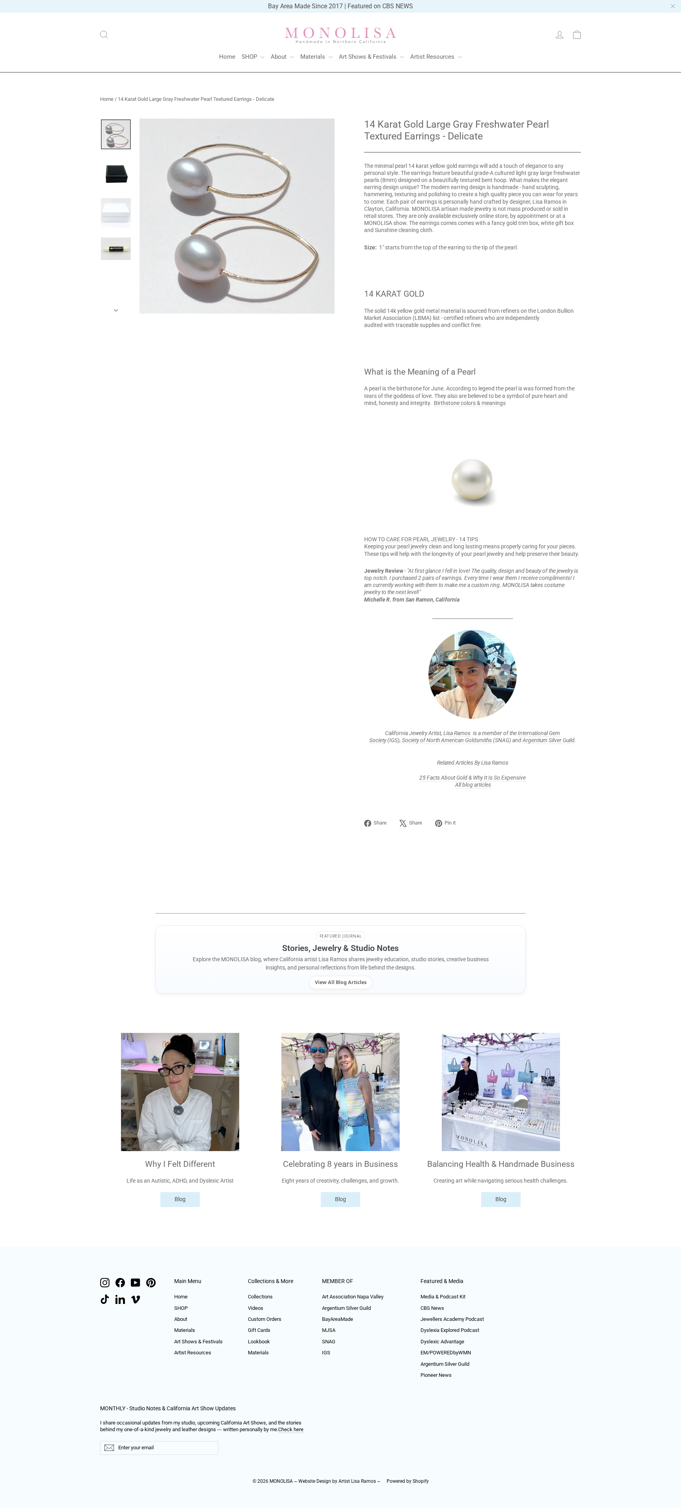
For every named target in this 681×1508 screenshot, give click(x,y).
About (279, 56)
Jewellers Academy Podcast (452, 1319)
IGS (326, 1353)
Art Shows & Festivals (368, 56)
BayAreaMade (337, 1319)
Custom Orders (264, 1319)
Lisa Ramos (457, 733)
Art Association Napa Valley (352, 1297)
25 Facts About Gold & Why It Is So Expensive (472, 777)
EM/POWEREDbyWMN (446, 1353)
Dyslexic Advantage (442, 1342)
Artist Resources (433, 56)
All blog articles (473, 785)
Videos (255, 1308)
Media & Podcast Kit (443, 1297)
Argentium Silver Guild (549, 740)
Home (227, 56)
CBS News (432, 1308)
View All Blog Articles (341, 982)
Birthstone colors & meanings (470, 403)
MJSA (328, 1330)
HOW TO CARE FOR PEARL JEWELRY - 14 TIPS (421, 539)
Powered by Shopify (408, 1481)
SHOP (250, 56)
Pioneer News (436, 1375)
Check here (290, 1429)
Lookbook (259, 1342)
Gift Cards (259, 1330)
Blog (180, 1199)
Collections (260, 1297)
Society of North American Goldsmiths (447, 740)
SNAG (328, 1342)
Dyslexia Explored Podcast (450, 1330)
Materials (313, 56)
